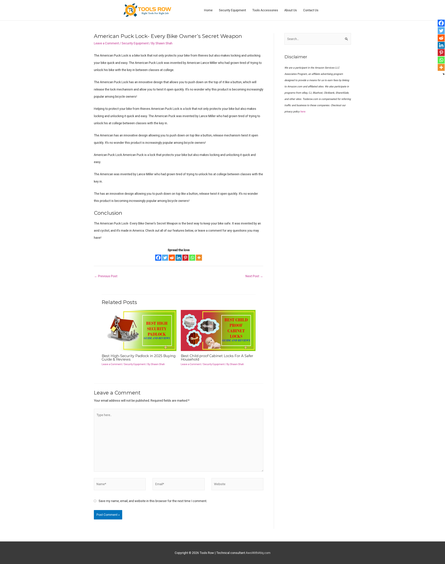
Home (208, 10)
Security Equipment (232, 10)
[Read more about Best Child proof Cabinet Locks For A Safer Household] (218, 330)
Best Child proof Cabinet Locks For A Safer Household (217, 357)
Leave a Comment (106, 43)
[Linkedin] (179, 258)
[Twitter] (165, 258)
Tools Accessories (265, 10)
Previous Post (105, 276)
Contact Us (310, 10)
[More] (199, 258)
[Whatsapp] (192, 258)
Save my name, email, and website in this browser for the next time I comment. (153, 501)
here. (303, 111)
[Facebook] (158, 258)
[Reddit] (172, 258)
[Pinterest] (185, 258)
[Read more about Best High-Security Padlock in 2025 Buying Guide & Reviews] (139, 330)
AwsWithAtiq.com (258, 553)
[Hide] (443, 74)
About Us (290, 10)
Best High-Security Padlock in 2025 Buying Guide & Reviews (139, 357)
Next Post (254, 276)
